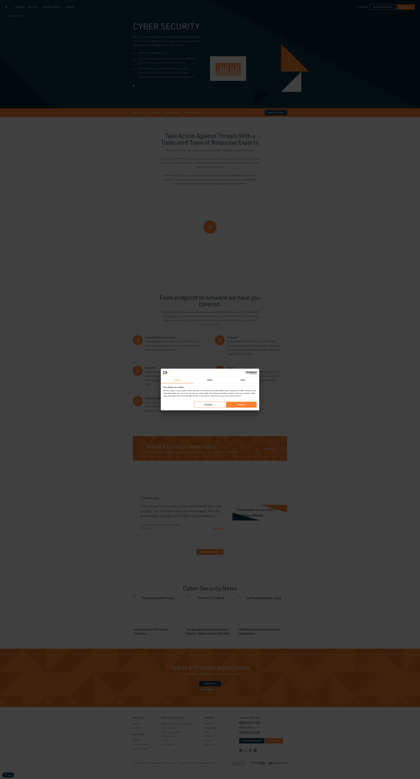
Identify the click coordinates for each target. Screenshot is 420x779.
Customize (208, 405)
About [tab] (242, 380)
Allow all (241, 405)
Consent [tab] (177, 380)
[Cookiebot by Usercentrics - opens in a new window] (247, 372)
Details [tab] (210, 380)
